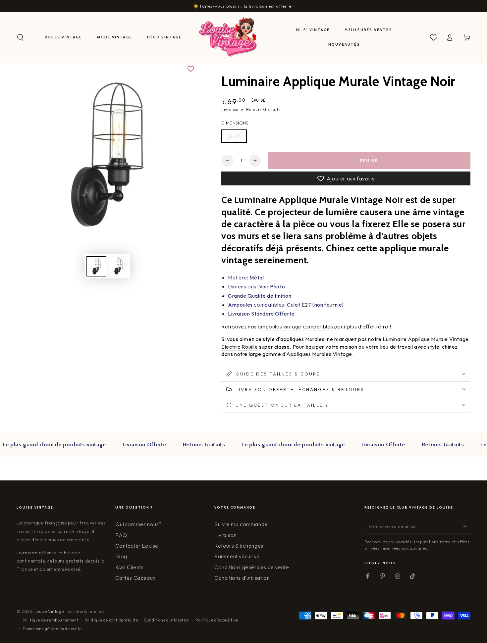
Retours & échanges (238, 545)
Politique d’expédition (216, 620)
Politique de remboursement (51, 620)
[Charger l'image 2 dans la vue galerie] (118, 266)
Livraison (225, 535)
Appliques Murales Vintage (319, 354)
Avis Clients (129, 567)
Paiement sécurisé (236, 556)
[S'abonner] (466, 526)
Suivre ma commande (241, 524)
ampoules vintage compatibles (295, 326)
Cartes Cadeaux (135, 577)
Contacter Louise (136, 545)
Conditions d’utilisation (242, 577)
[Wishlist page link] (433, 37)
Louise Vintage (49, 611)
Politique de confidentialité (111, 620)
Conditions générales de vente (251, 567)
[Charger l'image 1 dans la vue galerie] (96, 266)
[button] (20, 37)
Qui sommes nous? (138, 524)
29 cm (234, 136)
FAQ (121, 535)
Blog (121, 556)
